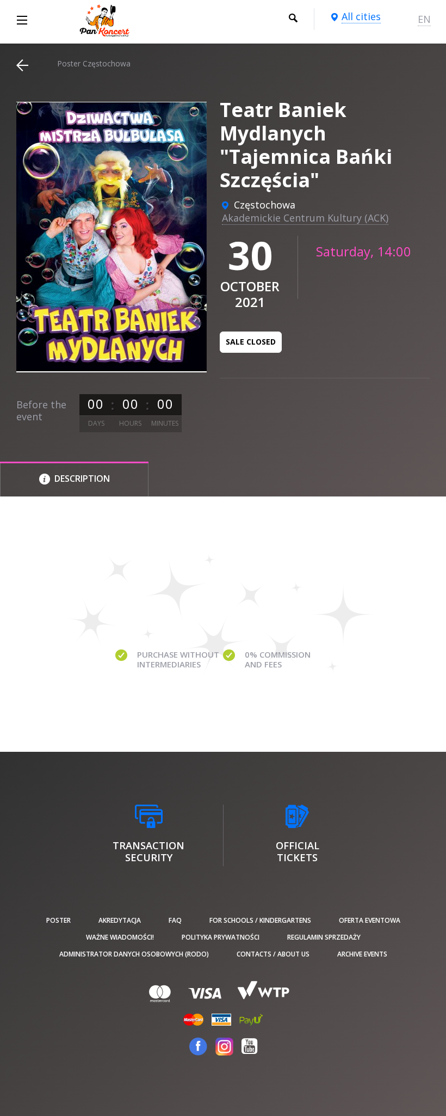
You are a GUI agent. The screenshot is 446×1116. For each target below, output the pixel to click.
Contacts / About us (273, 954)
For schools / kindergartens (260, 920)
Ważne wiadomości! (120, 937)
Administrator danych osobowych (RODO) (134, 954)
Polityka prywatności (220, 937)
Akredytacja (119, 920)
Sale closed (251, 341)
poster (58, 920)
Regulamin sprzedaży (324, 937)
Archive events (362, 954)
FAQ (175, 920)
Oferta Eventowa (369, 920)
